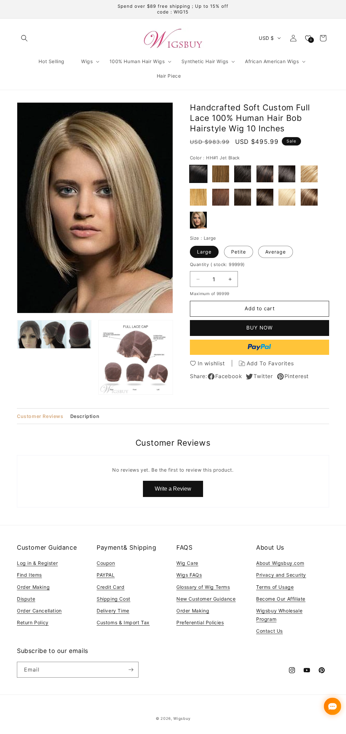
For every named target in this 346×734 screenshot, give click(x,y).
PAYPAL (106, 575)
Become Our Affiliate (280, 599)
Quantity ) (217, 264)
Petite (238, 252)
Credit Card (111, 587)
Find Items (29, 575)
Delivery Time (113, 610)
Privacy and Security (281, 575)
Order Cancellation (39, 610)
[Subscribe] (130, 670)
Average (275, 252)
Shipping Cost (113, 599)
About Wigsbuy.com (280, 563)
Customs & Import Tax (123, 622)
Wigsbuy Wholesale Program (279, 615)
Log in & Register (37, 563)
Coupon (106, 563)
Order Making (33, 587)
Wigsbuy (181, 718)
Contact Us (269, 631)
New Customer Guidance (206, 599)
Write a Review (173, 489)
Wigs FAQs (189, 575)
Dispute (26, 599)
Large (204, 252)
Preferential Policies (200, 622)
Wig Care (187, 563)
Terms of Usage (275, 587)
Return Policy (33, 622)
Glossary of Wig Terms (203, 587)
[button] (24, 38)
